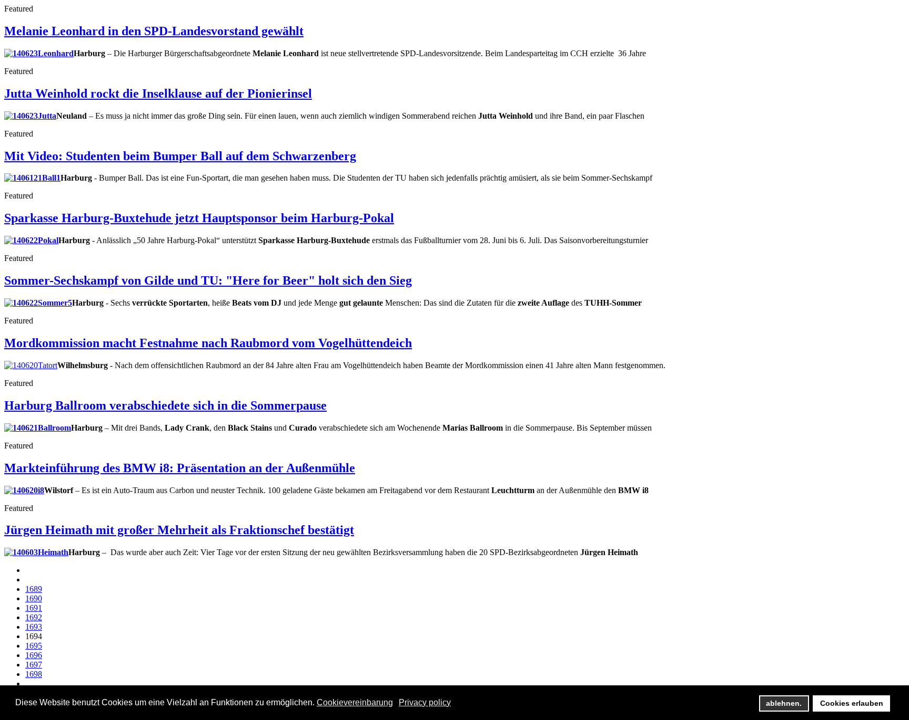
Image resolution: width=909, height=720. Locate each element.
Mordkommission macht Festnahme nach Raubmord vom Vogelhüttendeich (208, 343)
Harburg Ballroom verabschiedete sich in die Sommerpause (165, 405)
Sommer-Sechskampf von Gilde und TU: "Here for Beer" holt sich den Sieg (208, 280)
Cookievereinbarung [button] (355, 702)
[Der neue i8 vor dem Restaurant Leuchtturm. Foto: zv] (24, 490)
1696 (33, 655)
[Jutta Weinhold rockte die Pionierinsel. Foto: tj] (30, 115)
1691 (33, 607)
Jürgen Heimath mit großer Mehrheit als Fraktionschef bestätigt (179, 530)
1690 (33, 598)
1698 (33, 674)
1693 (33, 626)
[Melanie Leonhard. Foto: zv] (39, 53)
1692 (33, 617)
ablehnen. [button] (784, 703)
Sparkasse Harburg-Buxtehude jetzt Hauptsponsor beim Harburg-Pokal (199, 218)
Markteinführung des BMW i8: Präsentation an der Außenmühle (179, 468)
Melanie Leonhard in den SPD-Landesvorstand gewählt (154, 31)
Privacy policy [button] (425, 702)
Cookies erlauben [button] (851, 703)
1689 (33, 589)
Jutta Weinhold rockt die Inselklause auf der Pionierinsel (158, 93)
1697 (33, 664)
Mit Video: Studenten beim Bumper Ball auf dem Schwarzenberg (180, 156)
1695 (33, 645)
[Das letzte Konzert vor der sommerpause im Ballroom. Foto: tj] (37, 427)
